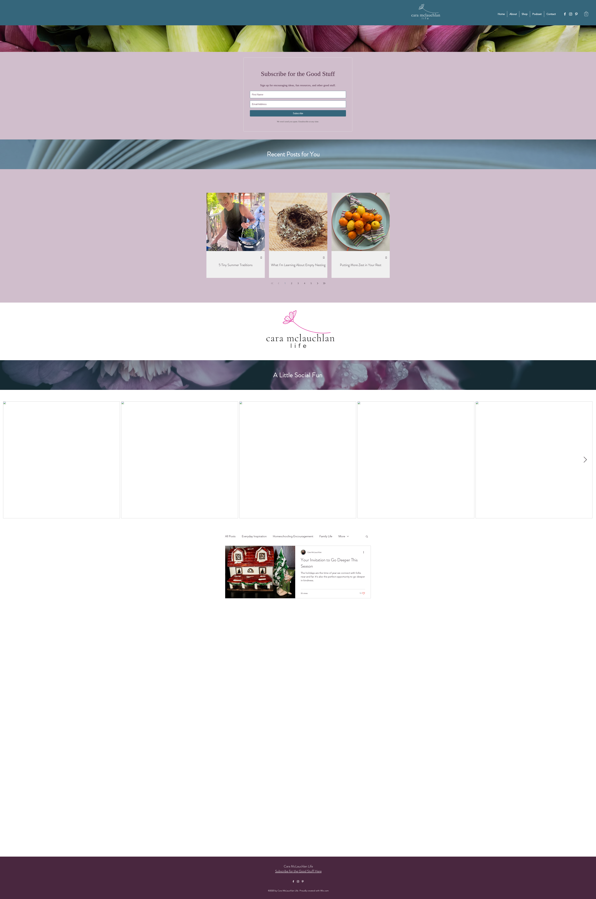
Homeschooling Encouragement (293, 536)
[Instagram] (571, 14)
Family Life (325, 536)
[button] (586, 13)
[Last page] (324, 283)
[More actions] (364, 552)
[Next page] (318, 283)
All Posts (230, 536)
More (342, 536)
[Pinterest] (576, 14)
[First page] (272, 283)
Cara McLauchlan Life (298, 866)
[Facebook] (565, 14)
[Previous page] (278, 283)
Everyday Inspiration (254, 536)
